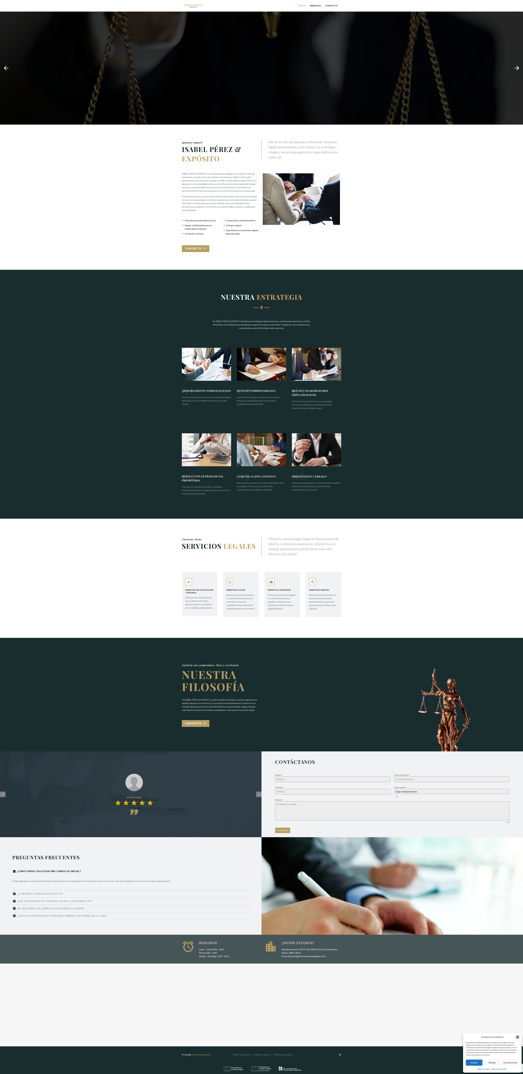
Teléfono (279, 787)
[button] (517, 1037)
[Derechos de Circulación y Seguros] (199, 594)
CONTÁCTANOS (259, 92)
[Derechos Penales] (323, 594)
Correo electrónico (402, 775)
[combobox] (451, 791)
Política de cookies (483, 1069)
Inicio (302, 5)
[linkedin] (340, 1054)
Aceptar (474, 1062)
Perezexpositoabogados (201, 1055)
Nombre (278, 775)
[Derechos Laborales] (282, 594)
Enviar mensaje (282, 830)
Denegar (492, 1062)
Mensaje (278, 800)
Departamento (400, 787)
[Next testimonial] (259, 794)
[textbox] (451, 791)
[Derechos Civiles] (241, 594)
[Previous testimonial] (2, 794)
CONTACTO (195, 248)
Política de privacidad (498, 1069)
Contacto (331, 5)
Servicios (315, 5)
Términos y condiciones (283, 1055)
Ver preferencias (510, 1062)
